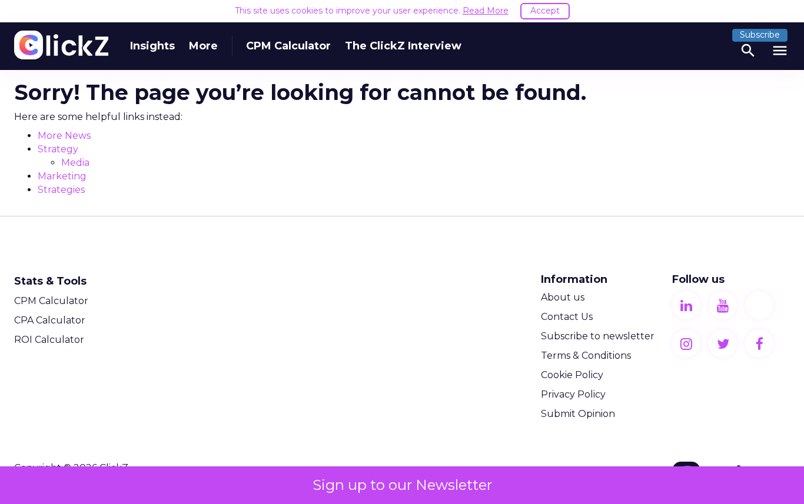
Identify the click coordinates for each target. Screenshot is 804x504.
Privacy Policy (573, 394)
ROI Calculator (49, 339)
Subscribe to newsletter (598, 336)
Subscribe (760, 34)
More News (64, 135)
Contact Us (567, 316)
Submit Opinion (578, 413)
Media (75, 162)
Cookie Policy (572, 374)
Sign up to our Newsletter (402, 484)
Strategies (61, 189)
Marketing (62, 176)
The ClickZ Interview (403, 45)
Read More (486, 10)
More (203, 45)
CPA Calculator (49, 320)
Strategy (58, 149)
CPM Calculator (288, 45)
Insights (152, 45)
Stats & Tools (50, 281)
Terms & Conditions (586, 355)
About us (562, 297)
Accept (545, 10)
